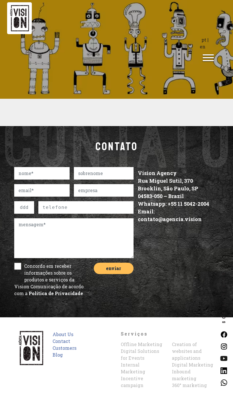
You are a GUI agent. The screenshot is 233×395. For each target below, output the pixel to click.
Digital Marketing (192, 365)
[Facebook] (223, 334)
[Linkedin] (223, 370)
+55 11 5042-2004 (188, 203)
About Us (63, 334)
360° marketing (189, 385)
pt (203, 40)
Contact (61, 341)
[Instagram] (223, 346)
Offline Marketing (141, 344)
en (202, 47)
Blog (58, 355)
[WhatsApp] (223, 382)
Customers (64, 348)
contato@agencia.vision (170, 219)
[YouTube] (223, 358)
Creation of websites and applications (187, 351)
